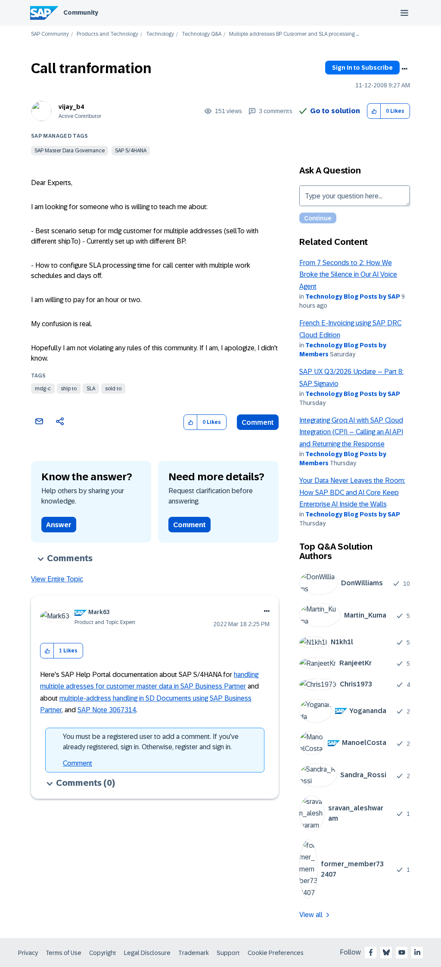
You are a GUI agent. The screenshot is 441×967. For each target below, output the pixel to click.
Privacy (28, 952)
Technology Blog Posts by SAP (352, 296)
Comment (258, 422)
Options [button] (404, 68)
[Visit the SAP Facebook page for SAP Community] (370, 952)
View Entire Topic (57, 579)
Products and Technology (107, 34)
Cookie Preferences (276, 952)
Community (80, 12)
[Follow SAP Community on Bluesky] (386, 952)
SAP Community (50, 34)
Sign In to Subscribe (362, 67)
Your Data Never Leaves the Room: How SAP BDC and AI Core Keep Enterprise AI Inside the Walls (352, 492)
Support (228, 952)
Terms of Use (63, 952)
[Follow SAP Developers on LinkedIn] (417, 952)
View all (311, 914)
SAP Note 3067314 (107, 710)
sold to (113, 389)
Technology (160, 34)
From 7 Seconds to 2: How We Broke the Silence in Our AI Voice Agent (348, 274)
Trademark (193, 952)
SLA (91, 389)
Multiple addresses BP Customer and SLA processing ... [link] (294, 34)
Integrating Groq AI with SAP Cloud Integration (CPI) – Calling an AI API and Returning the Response (351, 432)
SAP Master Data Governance (69, 151)
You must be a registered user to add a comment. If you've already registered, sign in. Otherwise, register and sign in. (151, 742)
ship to (69, 389)
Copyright (102, 952)
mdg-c (43, 389)
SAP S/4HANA (130, 151)
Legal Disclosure (147, 952)
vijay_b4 (71, 106)
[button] (374, 111)
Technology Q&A (201, 34)
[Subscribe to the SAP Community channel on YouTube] (401, 952)
